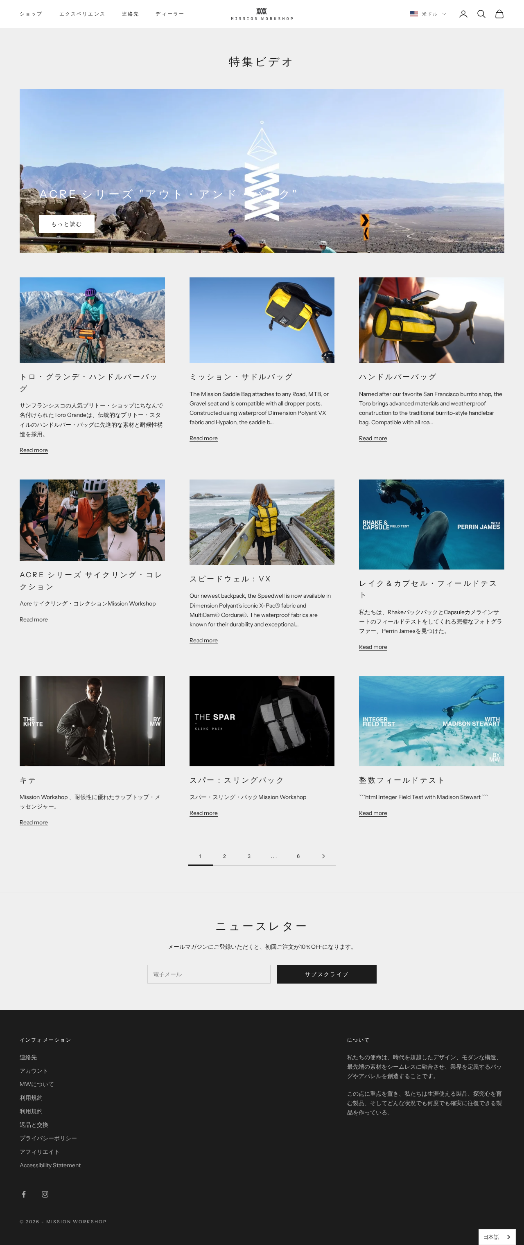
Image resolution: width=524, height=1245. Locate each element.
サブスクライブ (327, 974)
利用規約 (31, 1097)
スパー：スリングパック (237, 780)
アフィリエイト (40, 1151)
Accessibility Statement (50, 1165)
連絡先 (130, 14)
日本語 (491, 1237)
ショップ (31, 14)
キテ (28, 780)
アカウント (34, 1070)
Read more (34, 450)
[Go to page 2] (323, 856)
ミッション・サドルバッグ (242, 376)
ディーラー (170, 14)
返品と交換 (34, 1124)
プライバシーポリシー (48, 1138)
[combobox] (497, 1237)
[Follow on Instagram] (45, 1194)
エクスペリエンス (82, 14)
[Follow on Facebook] (24, 1194)
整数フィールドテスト (402, 780)
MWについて (37, 1084)
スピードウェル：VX (231, 578)
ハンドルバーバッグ (398, 376)
